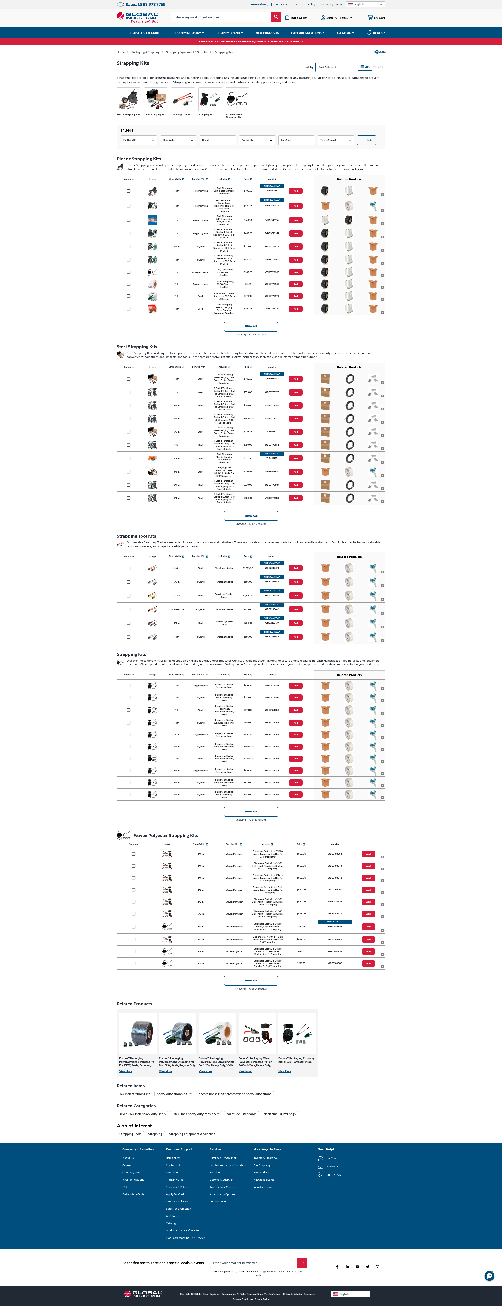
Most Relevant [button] (327, 67)
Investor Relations (133, 1180)
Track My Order (175, 1180)
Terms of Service (295, 1271)
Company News (131, 1172)
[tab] (365, 67)
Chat (296, 4)
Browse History (259, 4)
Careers (126, 1165)
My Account (173, 1165)
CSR (124, 1187)
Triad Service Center (222, 1187)
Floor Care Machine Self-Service (185, 1238)
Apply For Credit (176, 1194)
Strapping (155, 1133)
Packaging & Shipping (145, 52)
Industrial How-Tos (265, 1187)
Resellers (215, 1172)
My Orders (172, 1172)
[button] (365, 4)
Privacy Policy (274, 1271)
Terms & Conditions (243, 1299)
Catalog (310, 4)
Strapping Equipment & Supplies (187, 52)
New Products (262, 1172)
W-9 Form (172, 1216)
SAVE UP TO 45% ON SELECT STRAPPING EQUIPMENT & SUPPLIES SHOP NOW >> (251, 41)
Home (121, 52)
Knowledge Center (332, 4)
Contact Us (281, 4)
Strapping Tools (130, 1133)
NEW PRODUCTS (267, 32)
